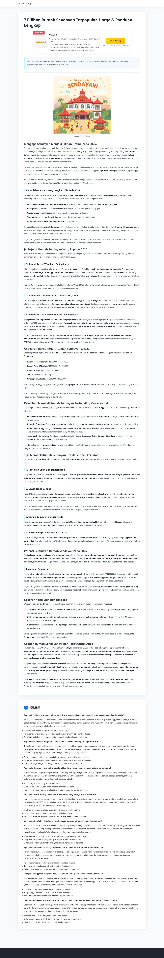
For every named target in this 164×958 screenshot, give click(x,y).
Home (21, 4)
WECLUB (53, 34)
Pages (31, 4)
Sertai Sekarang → (116, 41)
